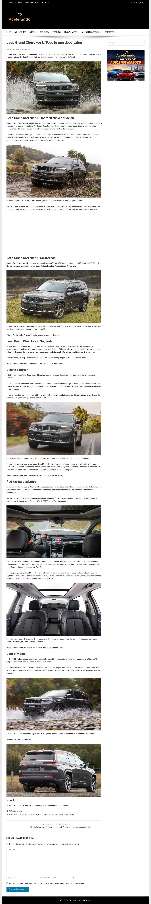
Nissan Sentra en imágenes (41, 825)
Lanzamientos (20, 32)
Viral (76, 900)
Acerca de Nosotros (31, 2)
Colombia (51, 805)
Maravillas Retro (71, 32)
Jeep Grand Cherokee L (34, 814)
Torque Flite (57, 814)
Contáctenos (44, 2)
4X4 (20, 814)
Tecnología (44, 32)
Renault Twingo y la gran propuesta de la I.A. (74, 825)
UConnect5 (65, 814)
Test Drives (109, 32)
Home (8, 32)
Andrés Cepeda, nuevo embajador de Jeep (41, 335)
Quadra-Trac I (46, 814)
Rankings (57, 32)
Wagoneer (72, 814)
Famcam (24, 814)
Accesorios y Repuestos (91, 32)
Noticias (33, 32)
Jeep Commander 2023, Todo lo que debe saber (44, 475)
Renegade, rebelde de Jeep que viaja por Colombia (45, 647)
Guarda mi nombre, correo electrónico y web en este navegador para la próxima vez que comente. (46, 883)
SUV (52, 814)
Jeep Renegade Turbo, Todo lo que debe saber (43, 363)
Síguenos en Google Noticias (18, 739)
